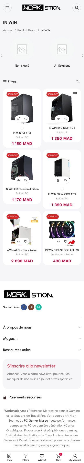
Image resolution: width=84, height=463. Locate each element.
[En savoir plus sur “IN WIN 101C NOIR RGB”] (58, 119)
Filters (12, 81)
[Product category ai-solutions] (62, 53)
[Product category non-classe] (22, 53)
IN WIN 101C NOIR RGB (62, 127)
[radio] (22, 128)
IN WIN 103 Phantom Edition (22, 189)
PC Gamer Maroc (36, 420)
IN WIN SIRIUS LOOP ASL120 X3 (62, 251)
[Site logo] (42, 7)
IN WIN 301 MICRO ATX (62, 194)
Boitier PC (22, 137)
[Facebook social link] (24, 307)
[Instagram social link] (31, 307)
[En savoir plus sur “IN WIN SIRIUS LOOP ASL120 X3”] (58, 241)
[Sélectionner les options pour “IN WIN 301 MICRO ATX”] (58, 180)
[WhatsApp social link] (38, 307)
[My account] (76, 8)
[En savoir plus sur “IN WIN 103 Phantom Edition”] (18, 180)
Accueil (8, 30)
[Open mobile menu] (7, 8)
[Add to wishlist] (25, 119)
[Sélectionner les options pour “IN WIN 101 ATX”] (18, 119)
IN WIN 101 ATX (22, 132)
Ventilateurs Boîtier (62, 254)
